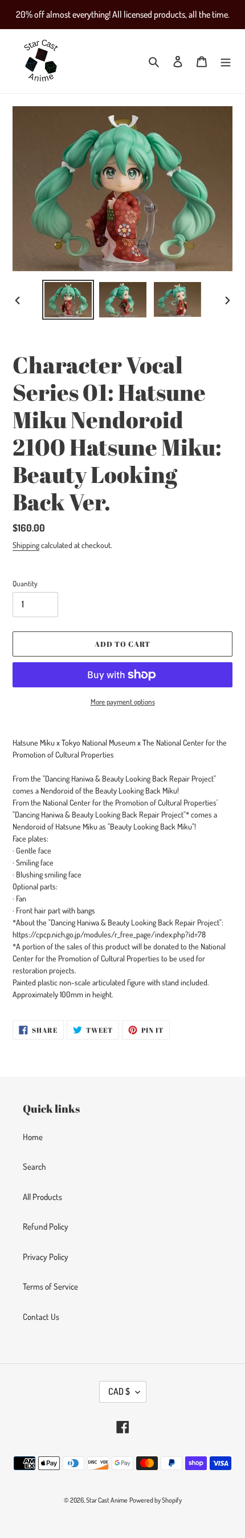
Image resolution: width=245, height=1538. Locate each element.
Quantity (25, 583)
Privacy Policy (45, 1256)
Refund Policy (45, 1226)
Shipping (26, 545)
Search (34, 1166)
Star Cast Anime (107, 1500)
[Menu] (226, 61)
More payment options (123, 701)
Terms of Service (50, 1286)
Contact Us (41, 1316)
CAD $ (119, 1391)
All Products (42, 1196)
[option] (68, 300)
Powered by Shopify (155, 1500)
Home (33, 1137)
